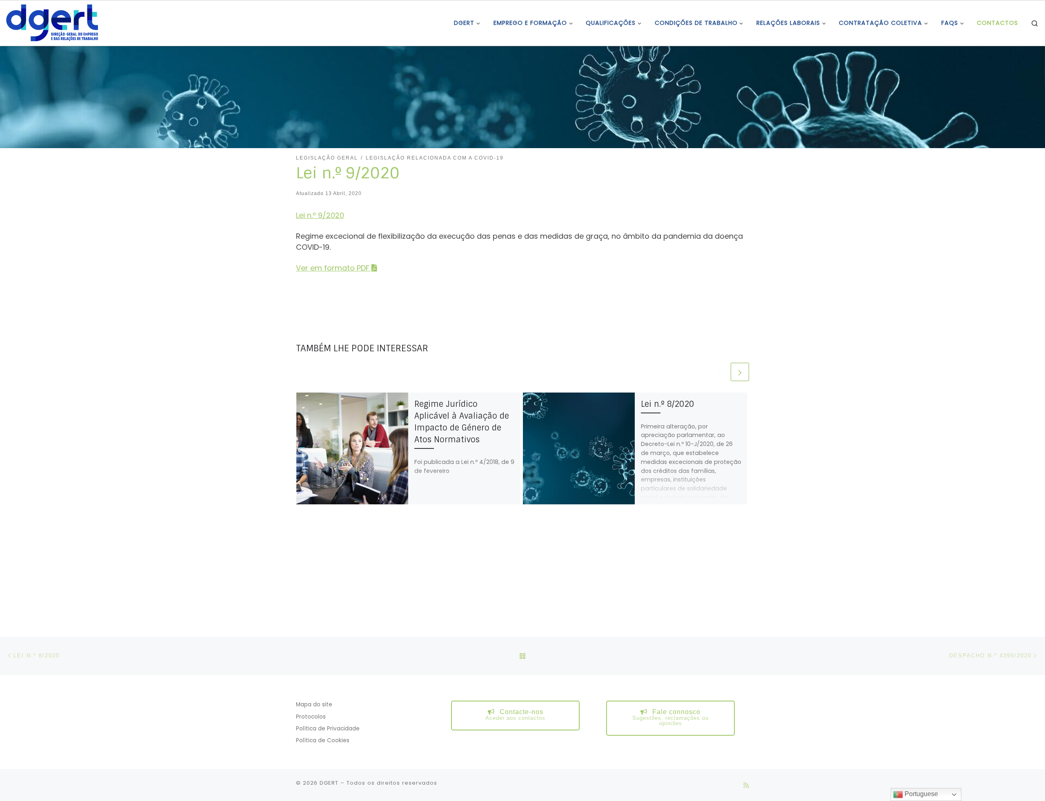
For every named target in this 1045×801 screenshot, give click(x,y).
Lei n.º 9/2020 (320, 215)
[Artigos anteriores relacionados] (720, 372)
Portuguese (920, 793)
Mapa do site (314, 704)
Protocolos (311, 717)
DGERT (329, 783)
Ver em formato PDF (332, 268)
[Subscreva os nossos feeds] (746, 785)
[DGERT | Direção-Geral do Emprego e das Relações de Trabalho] (52, 22)
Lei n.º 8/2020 (667, 404)
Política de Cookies (322, 740)
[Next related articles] (740, 372)
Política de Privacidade (328, 728)
